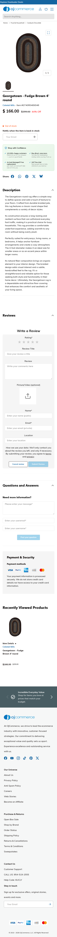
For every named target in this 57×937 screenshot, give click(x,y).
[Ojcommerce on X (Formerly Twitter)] (37, 756)
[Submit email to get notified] (34, 137)
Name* (28, 410)
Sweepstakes (10, 851)
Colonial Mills (9, 105)
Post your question (28, 537)
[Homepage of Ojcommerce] (18, 9)
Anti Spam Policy (12, 785)
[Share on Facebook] (12, 176)
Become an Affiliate (13, 801)
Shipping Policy (11, 835)
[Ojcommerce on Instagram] (18, 756)
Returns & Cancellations (16, 840)
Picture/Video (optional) (28, 385)
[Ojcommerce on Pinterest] (31, 756)
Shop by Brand (11, 824)
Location (28, 435)
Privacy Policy (11, 780)
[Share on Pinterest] (27, 176)
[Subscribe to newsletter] (50, 904)
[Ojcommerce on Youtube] (12, 756)
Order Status (10, 830)
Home (5, 23)
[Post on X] (34, 176)
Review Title (28, 348)
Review (28, 361)
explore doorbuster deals (28, 2)
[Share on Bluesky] (41, 176)
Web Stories (10, 796)
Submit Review (38, 464)
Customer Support (13, 869)
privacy (30, 456)
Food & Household (17, 23)
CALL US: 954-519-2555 (16, 874)
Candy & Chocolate (34, 23)
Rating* (28, 337)
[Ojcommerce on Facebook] (6, 756)
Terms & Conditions (13, 846)
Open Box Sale (11, 819)
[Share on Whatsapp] (20, 176)
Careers (8, 791)
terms (48, 453)
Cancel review (18, 464)
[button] (19, 341)
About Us (8, 775)
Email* (28, 423)
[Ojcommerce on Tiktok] (25, 756)
